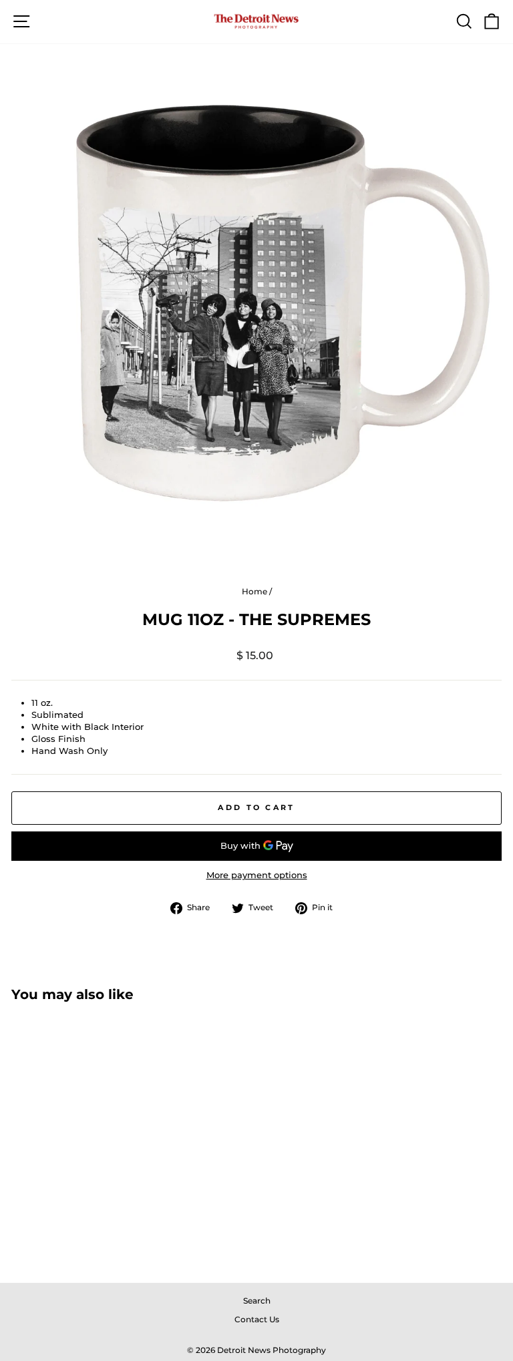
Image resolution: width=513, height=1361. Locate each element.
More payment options (256, 875)
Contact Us (256, 1319)
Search (257, 1301)
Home (254, 591)
